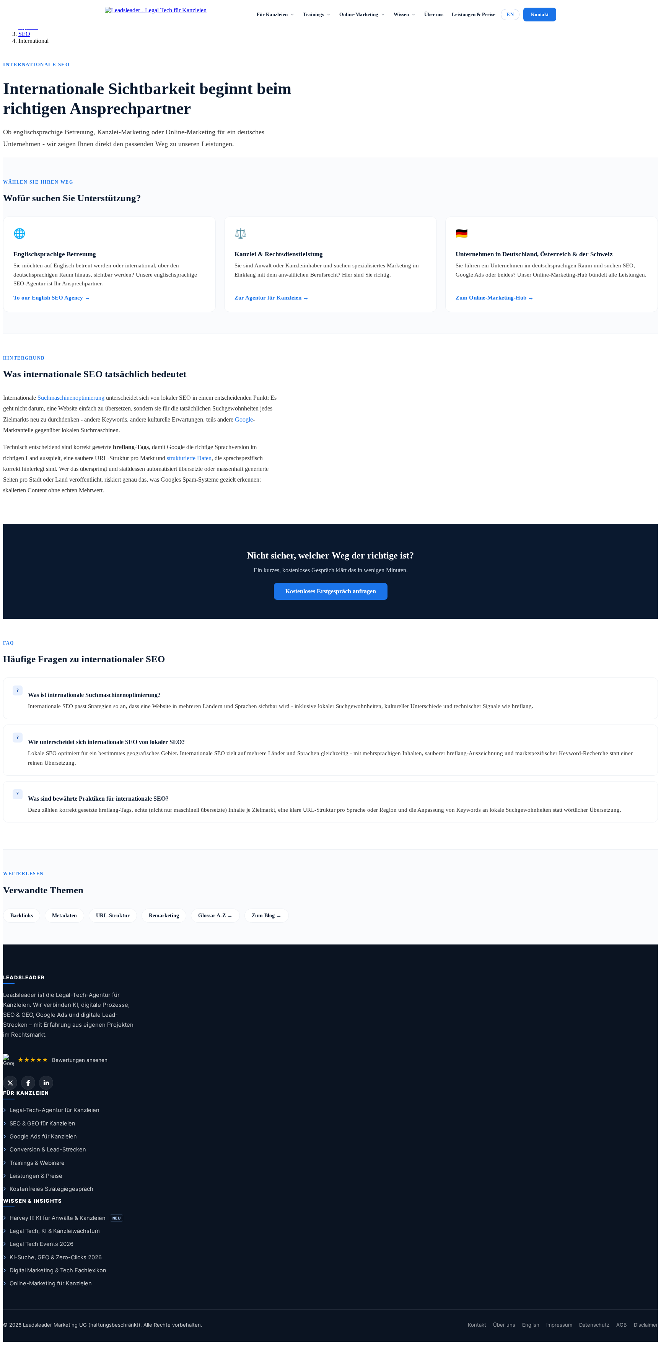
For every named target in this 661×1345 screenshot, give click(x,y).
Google (244, 419)
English (530, 1325)
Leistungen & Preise (473, 14)
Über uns (433, 14)
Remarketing (164, 915)
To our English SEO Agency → (51, 298)
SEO (24, 34)
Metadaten (64, 915)
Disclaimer (646, 1325)
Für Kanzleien (272, 14)
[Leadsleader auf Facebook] (28, 1083)
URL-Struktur (113, 915)
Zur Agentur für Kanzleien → (271, 298)
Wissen (401, 14)
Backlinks (21, 915)
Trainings (313, 14)
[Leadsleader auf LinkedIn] (46, 1083)
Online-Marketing (358, 14)
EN (510, 14)
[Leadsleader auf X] (10, 1083)
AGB (621, 1325)
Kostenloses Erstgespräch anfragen (330, 591)
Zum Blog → (267, 915)
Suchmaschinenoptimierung (70, 397)
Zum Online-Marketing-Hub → (495, 298)
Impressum (559, 1325)
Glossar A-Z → (215, 915)
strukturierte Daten (189, 458)
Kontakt (540, 14)
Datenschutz (594, 1325)
